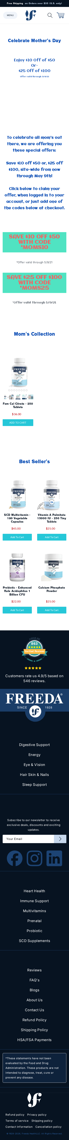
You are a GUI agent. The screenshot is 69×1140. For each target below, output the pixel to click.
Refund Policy (34, 1020)
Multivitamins (34, 911)
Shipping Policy (34, 1030)
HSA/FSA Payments (34, 1040)
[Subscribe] (60, 839)
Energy (34, 755)
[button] (10, 15)
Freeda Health (29, 1133)
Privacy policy (36, 1114)
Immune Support (34, 901)
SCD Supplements (34, 941)
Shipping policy (42, 1120)
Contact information (19, 1126)
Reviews (34, 970)
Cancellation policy (48, 1126)
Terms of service (17, 1120)
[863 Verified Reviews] (34, 663)
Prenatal (34, 921)
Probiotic (34, 931)
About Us (35, 1000)
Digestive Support (34, 745)
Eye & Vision (34, 765)
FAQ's (35, 980)
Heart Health (34, 891)
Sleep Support (34, 784)
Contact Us (34, 1010)
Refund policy (14, 1114)
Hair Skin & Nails (34, 775)
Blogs (34, 990)
